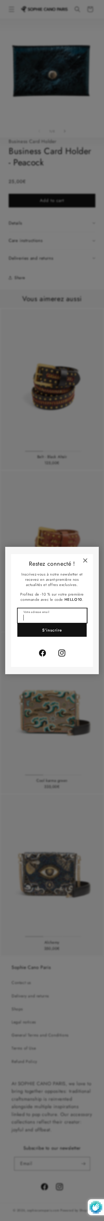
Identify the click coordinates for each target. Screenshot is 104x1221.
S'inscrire (52, 630)
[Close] (85, 560)
